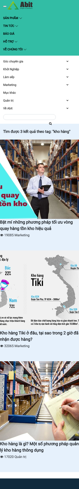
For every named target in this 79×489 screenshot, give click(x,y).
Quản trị (8, 100)
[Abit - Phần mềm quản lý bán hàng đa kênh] (20, 5)
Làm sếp (8, 77)
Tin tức (9, 26)
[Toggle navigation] (5, 6)
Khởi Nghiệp (11, 69)
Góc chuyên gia (13, 61)
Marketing (9, 85)
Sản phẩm (20, 18)
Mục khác (9, 93)
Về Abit (7, 108)
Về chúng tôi (13, 49)
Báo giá (8, 34)
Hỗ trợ (8, 41)
